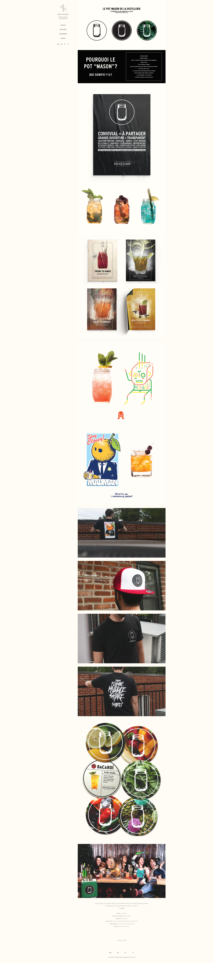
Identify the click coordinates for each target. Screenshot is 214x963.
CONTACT (63, 38)
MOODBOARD (63, 34)
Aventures (63, 29)
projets (63, 25)
